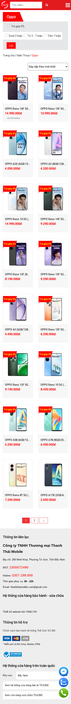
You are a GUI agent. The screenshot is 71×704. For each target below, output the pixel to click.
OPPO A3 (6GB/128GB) (19, 329)
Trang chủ (9, 55)
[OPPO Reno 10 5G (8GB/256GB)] (53, 364)
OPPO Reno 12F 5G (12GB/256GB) (25, 384)
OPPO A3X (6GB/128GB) (19, 163)
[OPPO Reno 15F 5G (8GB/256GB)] (53, 88)
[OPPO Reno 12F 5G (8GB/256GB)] (53, 309)
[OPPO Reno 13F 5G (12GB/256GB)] (53, 254)
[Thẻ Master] (16, 638)
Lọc (11, 45)
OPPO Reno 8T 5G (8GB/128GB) (24, 495)
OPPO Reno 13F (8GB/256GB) (23, 274)
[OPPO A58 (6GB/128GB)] (18, 419)
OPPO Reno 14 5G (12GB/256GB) (25, 219)
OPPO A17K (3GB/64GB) (55, 495)
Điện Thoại (23, 55)
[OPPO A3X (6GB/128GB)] (18, 143)
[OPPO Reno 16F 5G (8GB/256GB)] (18, 88)
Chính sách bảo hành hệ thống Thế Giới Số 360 (29, 630)
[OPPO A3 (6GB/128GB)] (18, 309)
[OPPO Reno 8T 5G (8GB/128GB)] (18, 475)
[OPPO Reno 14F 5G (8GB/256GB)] (53, 199)
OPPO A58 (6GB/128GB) (19, 439)
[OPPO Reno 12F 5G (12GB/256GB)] (18, 364)
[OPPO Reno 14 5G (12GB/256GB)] (18, 199)
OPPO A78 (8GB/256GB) (55, 439)
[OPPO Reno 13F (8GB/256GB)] (18, 254)
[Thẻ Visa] (7, 638)
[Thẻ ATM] (25, 638)
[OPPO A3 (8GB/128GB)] (53, 143)
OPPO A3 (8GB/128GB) (54, 163)
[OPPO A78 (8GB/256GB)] (53, 419)
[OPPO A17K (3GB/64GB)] (53, 475)
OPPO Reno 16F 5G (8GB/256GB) (25, 108)
